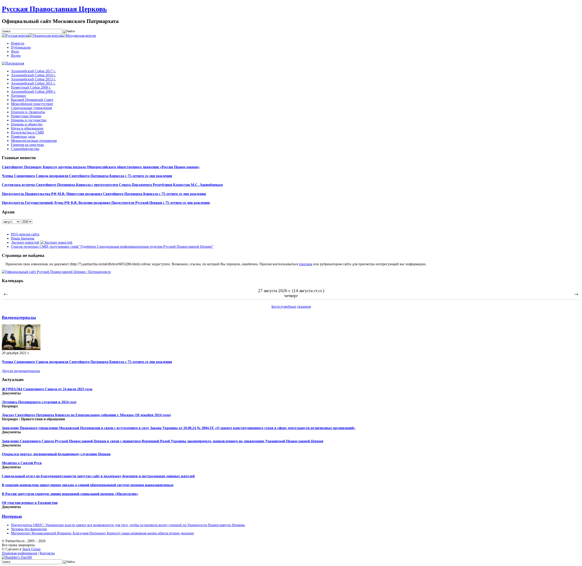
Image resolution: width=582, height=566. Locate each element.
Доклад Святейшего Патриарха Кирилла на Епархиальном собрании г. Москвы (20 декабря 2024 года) (86, 415)
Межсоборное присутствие (32, 104)
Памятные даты (23, 136)
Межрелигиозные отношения (34, 141)
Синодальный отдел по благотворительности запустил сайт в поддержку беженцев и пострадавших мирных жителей (98, 476)
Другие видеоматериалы (21, 371)
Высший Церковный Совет (32, 100)
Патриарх (18, 96)
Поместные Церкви (26, 116)
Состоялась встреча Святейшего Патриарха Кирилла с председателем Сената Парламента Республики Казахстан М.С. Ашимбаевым (112, 185)
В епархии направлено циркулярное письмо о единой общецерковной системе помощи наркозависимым (87, 485)
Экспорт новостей (25, 242)
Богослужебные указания (291, 306)
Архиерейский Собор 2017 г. (33, 71)
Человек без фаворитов (29, 529)
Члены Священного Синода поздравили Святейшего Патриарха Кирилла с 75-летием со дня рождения (87, 176)
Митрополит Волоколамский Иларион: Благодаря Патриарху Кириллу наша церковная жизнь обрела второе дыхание (102, 533)
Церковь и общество (27, 124)
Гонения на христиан (27, 145)
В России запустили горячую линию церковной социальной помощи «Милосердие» (70, 494)
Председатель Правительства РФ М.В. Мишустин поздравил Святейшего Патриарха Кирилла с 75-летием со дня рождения (104, 194)
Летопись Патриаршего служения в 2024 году (39, 402)
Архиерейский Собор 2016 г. (33, 75)
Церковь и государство (28, 120)
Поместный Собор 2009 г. (31, 87)
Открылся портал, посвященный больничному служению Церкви (56, 454)
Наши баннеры (22, 238)
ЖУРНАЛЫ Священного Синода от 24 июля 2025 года (47, 389)
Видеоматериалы (19, 317)
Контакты (47, 553)
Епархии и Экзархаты (28, 112)
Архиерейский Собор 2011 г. (33, 83)
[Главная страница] (13, 63)
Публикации (21, 47)
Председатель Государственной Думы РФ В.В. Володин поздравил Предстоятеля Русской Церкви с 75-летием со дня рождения (106, 203)
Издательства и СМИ (27, 132)
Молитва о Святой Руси (22, 463)
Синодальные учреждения (31, 108)
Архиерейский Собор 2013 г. (33, 79)
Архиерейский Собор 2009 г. (33, 91)
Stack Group (31, 549)
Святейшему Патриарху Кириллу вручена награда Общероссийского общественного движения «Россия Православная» (101, 167)
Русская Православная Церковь (54, 9)
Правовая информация (19, 553)
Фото (15, 51)
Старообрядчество (25, 149)
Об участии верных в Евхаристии (30, 503)
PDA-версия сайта (25, 234)
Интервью (12, 516)
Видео (16, 56)
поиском (305, 264)
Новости (17, 43)
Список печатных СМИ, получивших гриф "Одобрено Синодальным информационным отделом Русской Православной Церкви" (112, 246)
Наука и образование (27, 128)
